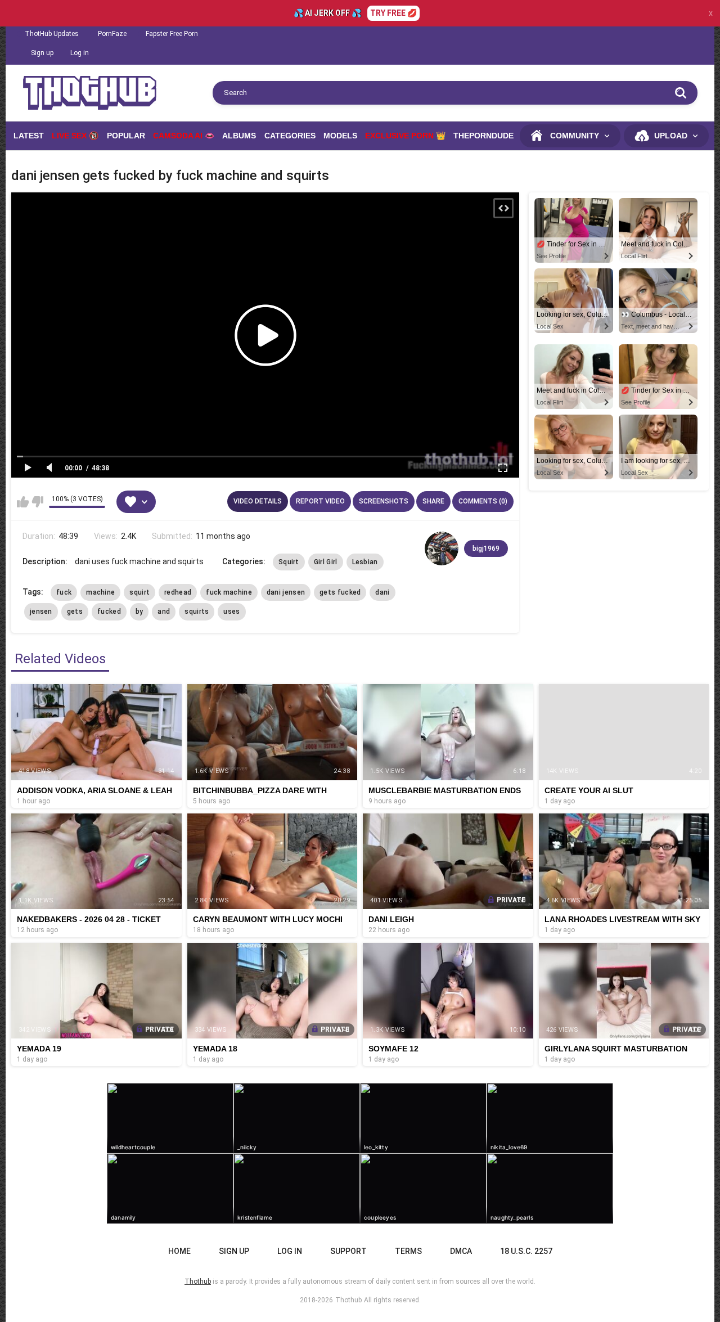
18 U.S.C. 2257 (526, 1251)
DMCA (461, 1251)
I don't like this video (37, 501)
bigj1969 (486, 548)
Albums (239, 135)
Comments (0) (482, 501)
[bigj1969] (441, 548)
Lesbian (365, 562)
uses (231, 611)
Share (433, 501)
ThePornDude (483, 135)
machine (100, 592)
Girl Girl (326, 562)
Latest (29, 135)
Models (340, 135)
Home (179, 1251)
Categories (290, 135)
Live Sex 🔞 (75, 135)
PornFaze (112, 34)
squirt (139, 592)
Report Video (320, 501)
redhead (177, 592)
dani (382, 592)
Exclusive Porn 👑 (405, 135)
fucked (109, 611)
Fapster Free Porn (172, 34)
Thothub (348, 1300)
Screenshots (383, 501)
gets (75, 611)
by (139, 611)
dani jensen (286, 592)
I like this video (23, 501)
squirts (196, 611)
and (164, 611)
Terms (408, 1251)
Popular (126, 135)
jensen (41, 611)
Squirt (288, 562)
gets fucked (340, 592)
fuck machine (229, 592)
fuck (63, 592)
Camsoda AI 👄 (183, 135)
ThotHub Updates (52, 34)
